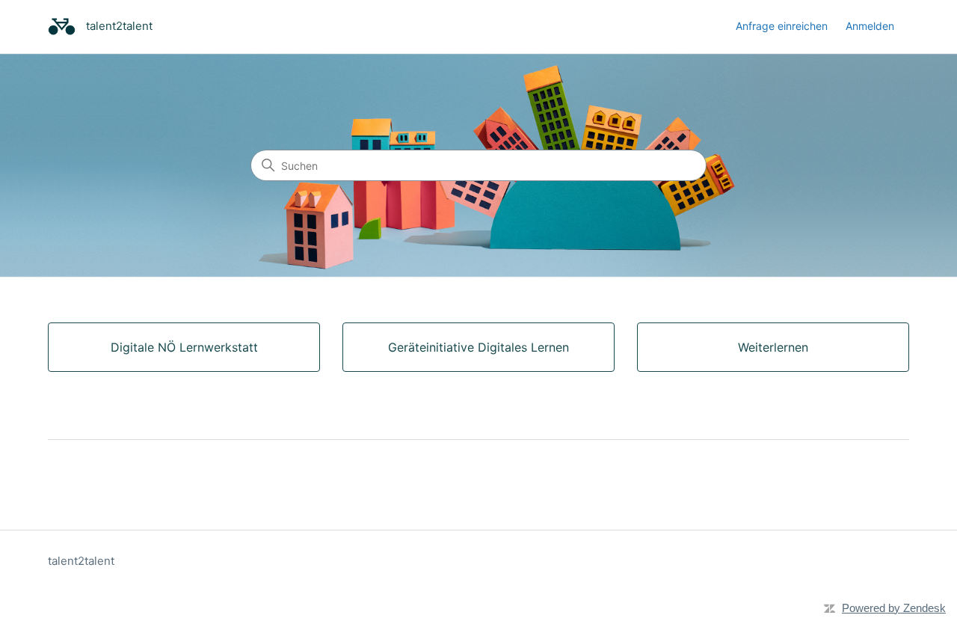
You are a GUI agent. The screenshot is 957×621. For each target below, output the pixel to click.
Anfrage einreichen (782, 25)
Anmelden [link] (870, 25)
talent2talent (81, 561)
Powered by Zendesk (894, 608)
